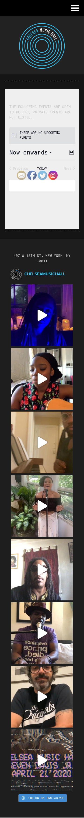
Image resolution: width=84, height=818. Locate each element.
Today (42, 168)
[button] (75, 8)
